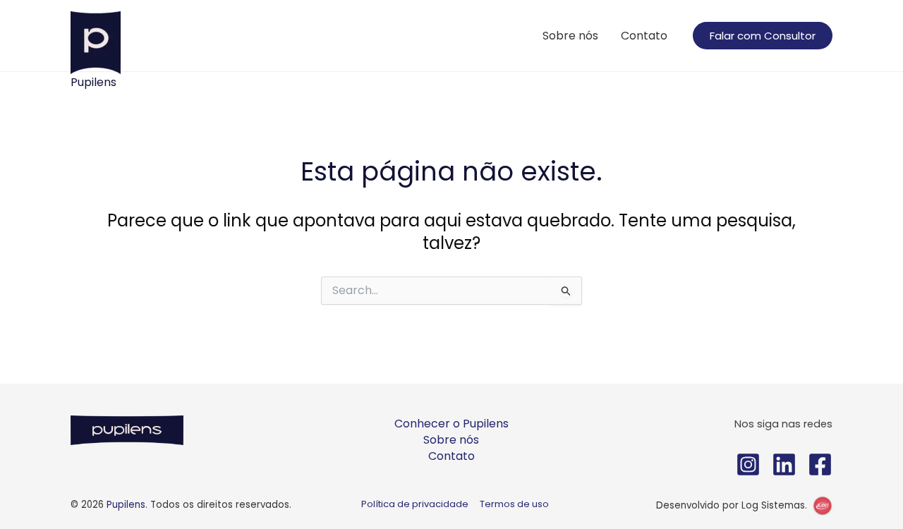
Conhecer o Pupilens (451, 423)
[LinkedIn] (784, 464)
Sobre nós (570, 36)
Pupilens (93, 82)
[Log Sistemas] (822, 505)
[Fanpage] (820, 464)
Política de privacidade (414, 504)
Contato (644, 36)
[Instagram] (748, 464)
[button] (762, 35)
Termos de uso (514, 504)
